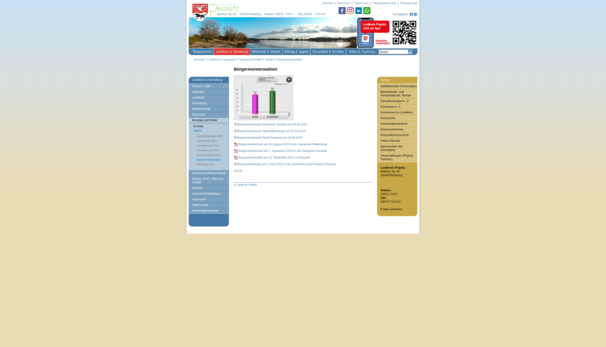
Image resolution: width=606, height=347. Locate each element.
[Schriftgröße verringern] (415, 15)
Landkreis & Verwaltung (232, 51)
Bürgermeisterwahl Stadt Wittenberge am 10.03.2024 (271, 131)
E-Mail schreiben (391, 209)
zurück (238, 170)
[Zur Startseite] (216, 21)
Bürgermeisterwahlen (290, 59)
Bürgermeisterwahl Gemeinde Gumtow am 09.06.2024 (272, 124)
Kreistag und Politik (250, 59)
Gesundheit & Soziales (328, 51)
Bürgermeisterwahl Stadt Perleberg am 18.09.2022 (270, 137)
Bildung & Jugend (296, 51)
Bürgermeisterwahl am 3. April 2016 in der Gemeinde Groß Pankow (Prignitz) (286, 164)
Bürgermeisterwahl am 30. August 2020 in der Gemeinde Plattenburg (283, 144)
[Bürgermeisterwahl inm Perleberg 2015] (263, 98)
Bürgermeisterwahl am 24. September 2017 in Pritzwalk (274, 157)
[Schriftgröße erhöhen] (411, 15)
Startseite (199, 59)
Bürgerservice (202, 51)
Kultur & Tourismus (362, 51)
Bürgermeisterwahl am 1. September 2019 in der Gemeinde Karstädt (283, 151)
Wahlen (269, 59)
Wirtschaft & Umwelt (266, 51)
